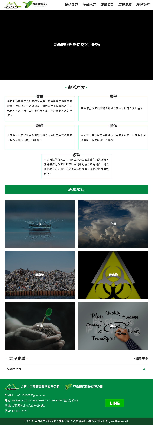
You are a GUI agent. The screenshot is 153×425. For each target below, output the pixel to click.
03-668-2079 (19, 400)
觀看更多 (142, 358)
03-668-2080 (36, 400)
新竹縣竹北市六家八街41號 (28, 405)
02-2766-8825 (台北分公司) (61, 400)
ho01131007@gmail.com (30, 395)
